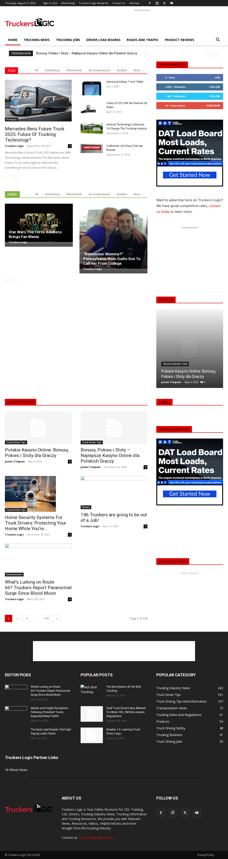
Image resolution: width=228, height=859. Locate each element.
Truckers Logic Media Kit (93, 3)
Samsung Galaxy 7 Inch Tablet (124, 81)
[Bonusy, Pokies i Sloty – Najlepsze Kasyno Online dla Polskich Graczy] (114, 427)
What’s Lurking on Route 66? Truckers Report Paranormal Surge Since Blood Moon (38, 587)
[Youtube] (171, 3)
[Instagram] (157, 3)
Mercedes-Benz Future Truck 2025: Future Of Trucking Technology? (34, 134)
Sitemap (134, 3)
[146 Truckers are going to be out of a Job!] (114, 492)
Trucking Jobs (68, 40)
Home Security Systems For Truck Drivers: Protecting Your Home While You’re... (35, 523)
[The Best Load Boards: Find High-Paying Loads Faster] (16, 734)
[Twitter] (164, 3)
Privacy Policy (205, 855)
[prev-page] (7, 177)
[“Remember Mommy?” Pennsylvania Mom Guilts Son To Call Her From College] (113, 236)
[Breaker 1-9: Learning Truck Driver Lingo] (92, 735)
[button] (217, 40)
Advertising (68, 3)
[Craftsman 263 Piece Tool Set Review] (92, 148)
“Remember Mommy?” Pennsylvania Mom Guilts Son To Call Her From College (111, 259)
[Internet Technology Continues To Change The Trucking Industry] (92, 128)
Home (12, 40)
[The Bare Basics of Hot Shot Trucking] (92, 689)
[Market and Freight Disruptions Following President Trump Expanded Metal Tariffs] (16, 714)
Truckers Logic (14, 146)
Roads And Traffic (143, 40)
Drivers (86, 507)
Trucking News (37, 40)
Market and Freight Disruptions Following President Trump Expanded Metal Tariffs (49, 712)
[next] (216, 53)
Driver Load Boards (103, 40)
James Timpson (171, 382)
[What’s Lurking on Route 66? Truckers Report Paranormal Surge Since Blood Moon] (38, 559)
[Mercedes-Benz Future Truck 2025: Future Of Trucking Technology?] (38, 100)
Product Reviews (179, 40)
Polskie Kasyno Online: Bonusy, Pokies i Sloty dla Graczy (37, 452)
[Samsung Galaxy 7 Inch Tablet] (92, 87)
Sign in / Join (50, 3)
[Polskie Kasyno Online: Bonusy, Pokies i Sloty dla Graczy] (189, 348)
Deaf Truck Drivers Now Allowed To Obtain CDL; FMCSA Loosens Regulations (126, 712)
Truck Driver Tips (175, 364)
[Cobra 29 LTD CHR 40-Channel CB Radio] (88, 109)
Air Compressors (99, 70)
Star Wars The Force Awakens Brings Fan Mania (35, 234)
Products (11, 119)
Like (217, 77)
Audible (122, 70)
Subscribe (213, 105)
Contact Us (118, 3)
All (36, 70)
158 (46, 618)
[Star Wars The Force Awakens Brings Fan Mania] (39, 223)
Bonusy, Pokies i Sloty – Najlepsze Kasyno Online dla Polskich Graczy (86, 53)
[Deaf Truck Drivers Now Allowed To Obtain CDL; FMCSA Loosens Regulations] (92, 714)
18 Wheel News (16, 770)
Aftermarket (74, 70)
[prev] (209, 53)
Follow (215, 86)
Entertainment (14, 574)
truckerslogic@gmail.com (97, 837)
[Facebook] (149, 3)
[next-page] (15, 177)
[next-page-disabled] (15, 281)
